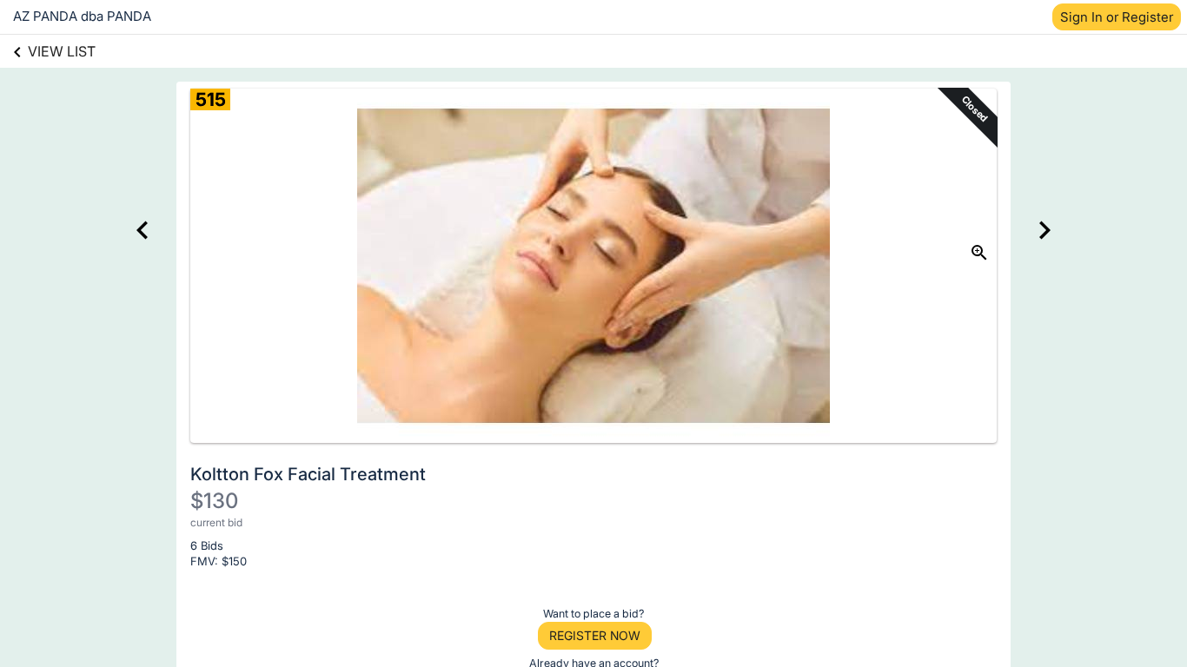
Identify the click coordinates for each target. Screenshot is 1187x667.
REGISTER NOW (594, 635)
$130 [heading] (214, 500)
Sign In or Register (1116, 17)
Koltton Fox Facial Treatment (308, 474)
